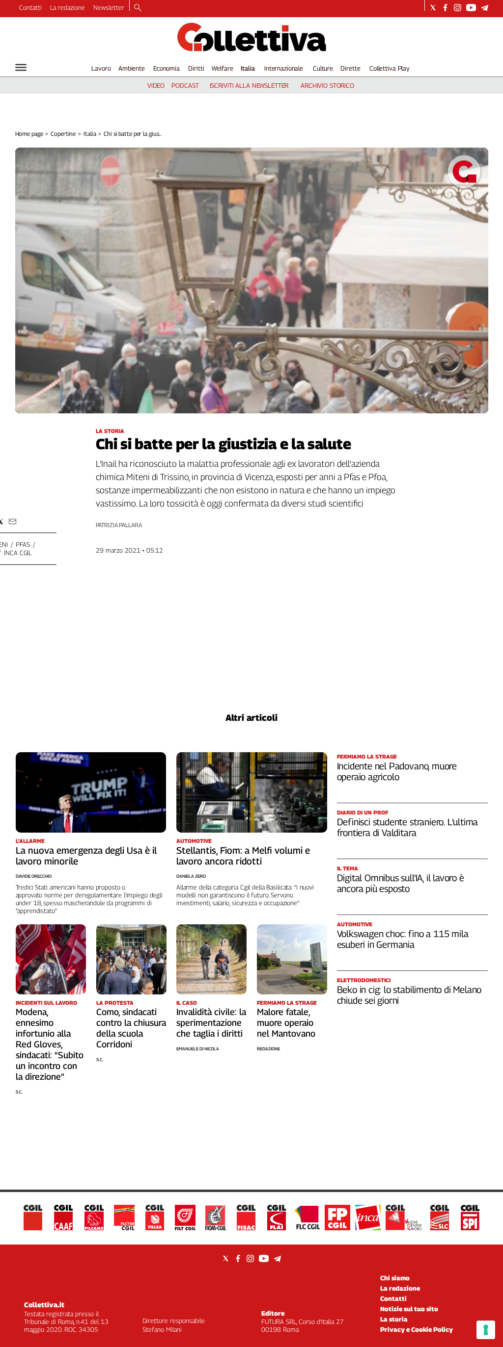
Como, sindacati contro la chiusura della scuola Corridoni (131, 1028)
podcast (184, 85)
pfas (22, 544)
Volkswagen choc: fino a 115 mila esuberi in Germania (403, 939)
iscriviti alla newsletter (249, 85)
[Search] (137, 8)
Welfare (222, 68)
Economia (166, 68)
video (156, 85)
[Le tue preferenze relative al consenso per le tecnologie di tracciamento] (485, 1330)
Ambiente (131, 68)
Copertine (63, 133)
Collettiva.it (44, 1304)
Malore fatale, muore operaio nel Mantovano (286, 1023)
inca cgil (17, 553)
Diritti (196, 68)
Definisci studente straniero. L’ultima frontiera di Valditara (407, 827)
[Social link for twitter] (433, 7)
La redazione (67, 7)
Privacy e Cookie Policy (416, 1329)
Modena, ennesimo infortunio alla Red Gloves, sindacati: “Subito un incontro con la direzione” (50, 1044)
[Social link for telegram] (484, 7)
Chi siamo (395, 1278)
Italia (248, 68)
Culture (323, 68)
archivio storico (327, 85)
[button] (12, 521)
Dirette (350, 68)
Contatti (30, 7)
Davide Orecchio (34, 876)
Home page (29, 133)
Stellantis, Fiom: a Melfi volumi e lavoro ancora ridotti (243, 855)
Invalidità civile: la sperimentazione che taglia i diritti (211, 1023)
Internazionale (283, 68)
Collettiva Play (389, 68)
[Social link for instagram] (457, 7)
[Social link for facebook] (445, 7)
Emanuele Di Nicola (197, 1048)
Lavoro (101, 68)
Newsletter (108, 7)
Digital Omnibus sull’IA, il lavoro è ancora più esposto (400, 883)
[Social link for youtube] (471, 7)
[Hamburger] (21, 67)
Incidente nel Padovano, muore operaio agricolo (397, 771)
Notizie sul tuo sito (409, 1309)
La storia (394, 1319)
